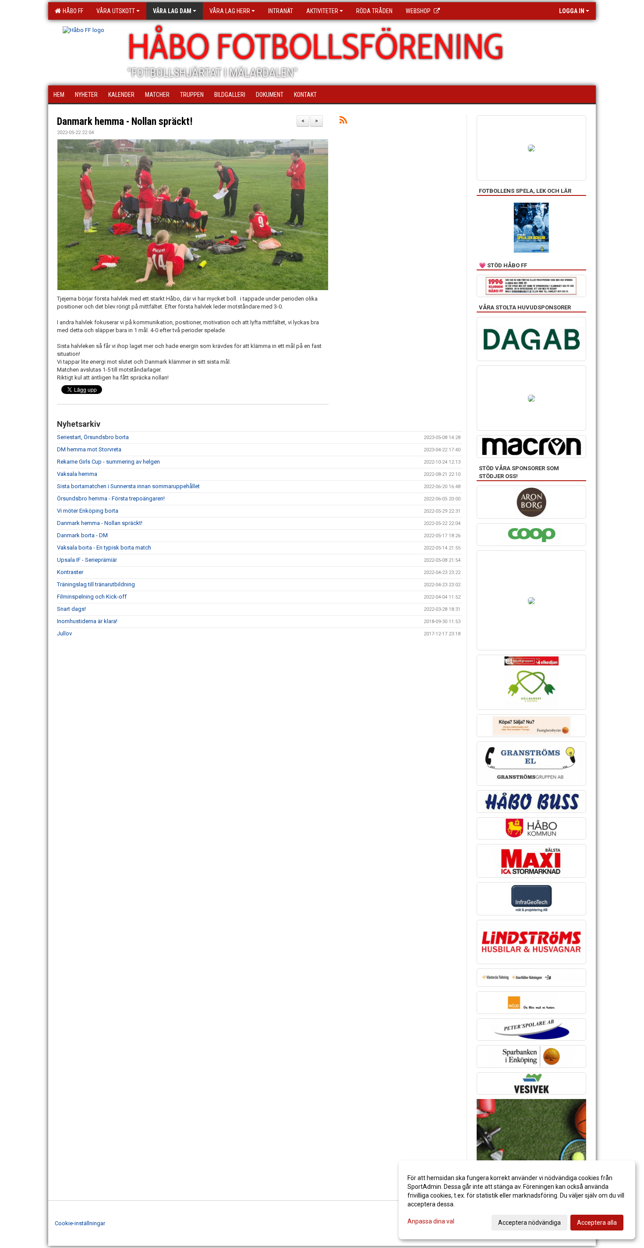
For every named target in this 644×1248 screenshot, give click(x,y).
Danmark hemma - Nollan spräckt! (125, 122)
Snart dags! (71, 609)
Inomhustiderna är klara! (87, 621)
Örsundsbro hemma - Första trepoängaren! (111, 498)
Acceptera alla (597, 1222)
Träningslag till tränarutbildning (96, 584)
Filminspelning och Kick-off (92, 596)
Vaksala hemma (77, 474)
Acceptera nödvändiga (529, 1222)
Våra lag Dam (172, 10)
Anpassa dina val (430, 1221)
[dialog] (517, 1199)
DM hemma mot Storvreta (89, 449)
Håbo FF (71, 10)
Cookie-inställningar (80, 1223)
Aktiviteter (322, 10)
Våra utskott (115, 10)
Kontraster (70, 572)
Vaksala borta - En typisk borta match (104, 547)
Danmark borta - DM (82, 535)
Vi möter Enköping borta (87, 510)
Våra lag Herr (229, 10)
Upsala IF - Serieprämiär (87, 560)
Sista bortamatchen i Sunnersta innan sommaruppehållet (128, 486)
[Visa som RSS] (343, 121)
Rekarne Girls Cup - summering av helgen (108, 461)
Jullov (64, 633)
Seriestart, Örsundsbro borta (93, 437)
